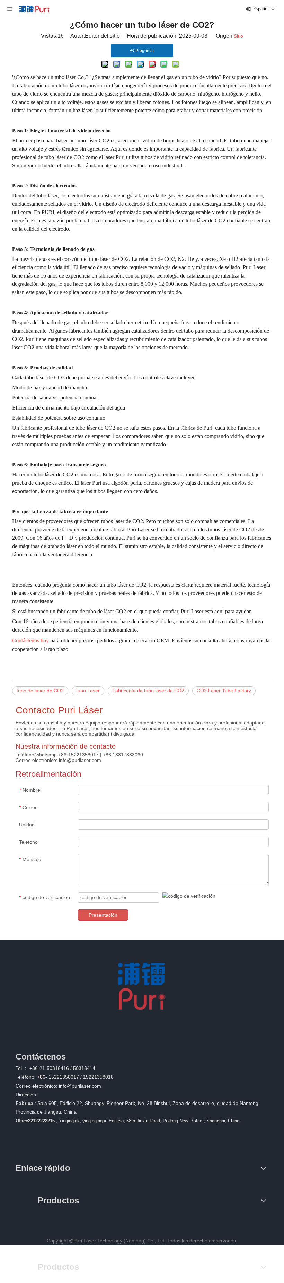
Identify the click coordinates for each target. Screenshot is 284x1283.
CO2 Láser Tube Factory (224, 690)
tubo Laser (88, 690)
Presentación (103, 915)
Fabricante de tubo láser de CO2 (148, 690)
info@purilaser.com (80, 1086)
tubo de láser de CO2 (40, 690)
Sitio (238, 36)
